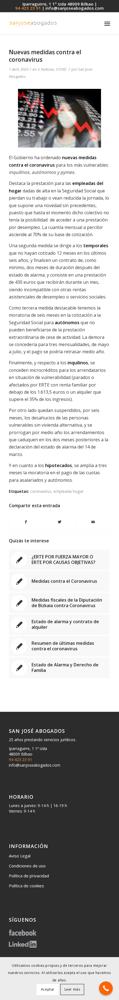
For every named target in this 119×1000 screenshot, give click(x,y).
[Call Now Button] (106, 988)
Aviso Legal (19, 856)
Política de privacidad (29, 875)
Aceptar (48, 989)
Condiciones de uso (27, 865)
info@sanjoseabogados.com (74, 8)
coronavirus (40, 491)
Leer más (72, 989)
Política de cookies (26, 885)
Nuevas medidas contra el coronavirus (45, 55)
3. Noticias (46, 69)
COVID (61, 69)
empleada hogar (68, 491)
